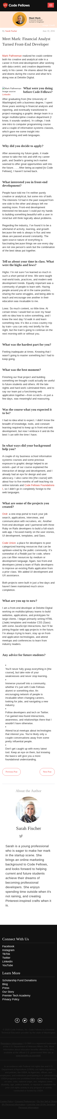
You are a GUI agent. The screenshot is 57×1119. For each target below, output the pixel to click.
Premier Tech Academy (16, 995)
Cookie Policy (6, 1101)
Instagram (8, 950)
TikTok (6, 953)
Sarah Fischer (11, 31)
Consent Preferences (25, 1101)
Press (5, 987)
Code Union (9, 543)
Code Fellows (16, 5)
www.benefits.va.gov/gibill (28, 1055)
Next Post (47, 772)
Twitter (6, 957)
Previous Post (11, 772)
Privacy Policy (10, 999)
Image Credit (48, 25)
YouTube (7, 965)
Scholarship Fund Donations (19, 980)
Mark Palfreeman (12, 55)
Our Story (8, 991)
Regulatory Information (12, 1043)
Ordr (4, 514)
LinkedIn (6, 94)
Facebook (8, 946)
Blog (5, 984)
